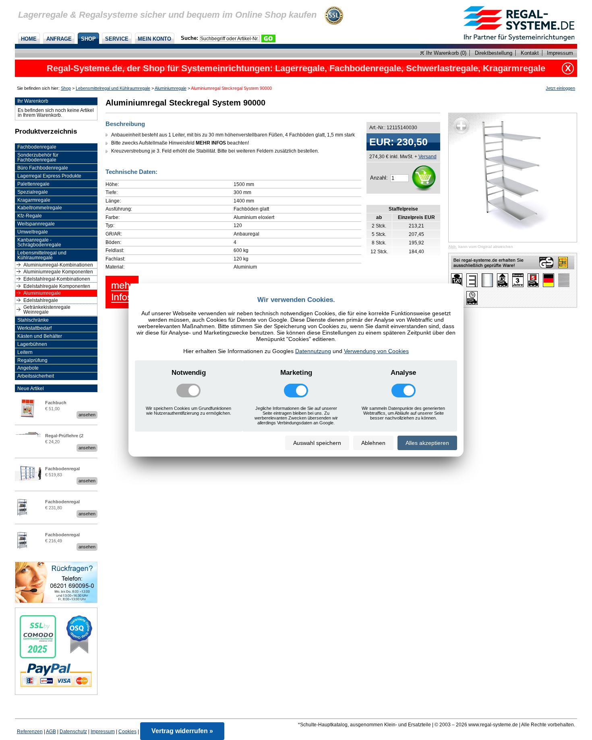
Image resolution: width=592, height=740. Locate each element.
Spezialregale (32, 192)
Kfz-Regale (29, 215)
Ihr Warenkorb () (445, 53)
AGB (51, 731)
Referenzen (30, 731)
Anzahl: (379, 178)
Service (116, 39)
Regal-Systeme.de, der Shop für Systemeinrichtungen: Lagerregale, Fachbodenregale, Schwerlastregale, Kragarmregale (296, 68)
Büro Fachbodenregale (42, 167)
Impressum (560, 53)
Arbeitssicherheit (35, 376)
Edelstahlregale (40, 300)
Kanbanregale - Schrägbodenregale (39, 242)
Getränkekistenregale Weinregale (46, 309)
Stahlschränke (33, 320)
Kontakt (530, 53)
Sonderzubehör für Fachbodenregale (37, 157)
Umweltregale (32, 231)
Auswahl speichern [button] (317, 443)
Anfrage (59, 39)
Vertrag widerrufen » (182, 731)
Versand (427, 156)
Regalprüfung (32, 360)
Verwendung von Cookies (376, 351)
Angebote (28, 368)
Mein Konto (154, 39)
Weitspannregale (36, 223)
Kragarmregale (33, 200)
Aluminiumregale (170, 88)
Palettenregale (33, 184)
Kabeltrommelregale (39, 207)
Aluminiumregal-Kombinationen (58, 265)
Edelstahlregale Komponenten (56, 286)
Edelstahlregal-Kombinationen (56, 279)
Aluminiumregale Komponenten (58, 271)
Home (29, 39)
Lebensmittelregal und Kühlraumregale (113, 88)
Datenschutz (73, 731)
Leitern (25, 352)
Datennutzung (313, 351)
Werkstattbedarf (34, 328)
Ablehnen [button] (373, 443)
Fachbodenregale (36, 147)
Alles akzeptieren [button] (427, 443)
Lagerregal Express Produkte (49, 176)
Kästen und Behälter (39, 336)
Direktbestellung (493, 53)
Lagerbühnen (32, 344)
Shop (88, 39)
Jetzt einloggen (560, 88)
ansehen (87, 414)
